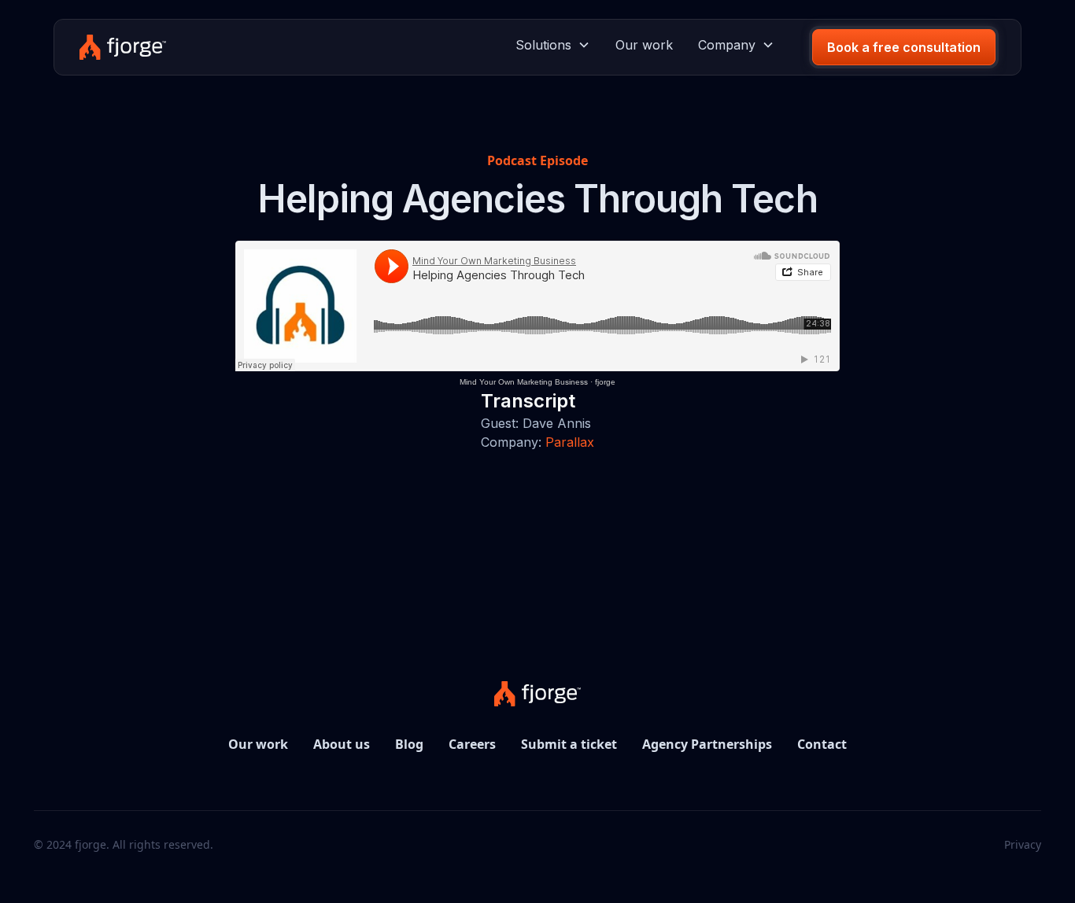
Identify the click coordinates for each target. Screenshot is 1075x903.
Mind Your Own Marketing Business (524, 382)
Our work (644, 45)
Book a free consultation (904, 47)
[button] (553, 45)
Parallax (569, 442)
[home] (122, 47)
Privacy (1022, 844)
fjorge (605, 382)
